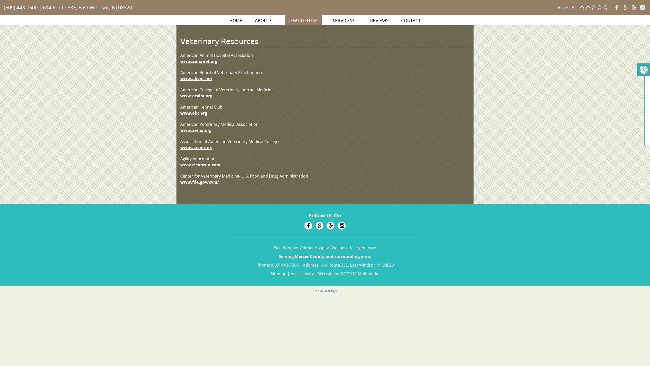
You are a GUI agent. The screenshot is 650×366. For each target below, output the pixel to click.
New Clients (301, 20)
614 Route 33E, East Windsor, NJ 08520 (87, 7)
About (262, 20)
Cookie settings (325, 291)
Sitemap (278, 273)
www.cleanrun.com (200, 165)
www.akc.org (193, 113)
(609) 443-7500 (21, 7)
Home (236, 20)
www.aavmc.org (197, 147)
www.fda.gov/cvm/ (199, 182)
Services (342, 20)
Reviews (379, 20)
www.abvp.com (196, 78)
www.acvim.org (196, 96)
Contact (411, 20)
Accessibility (302, 273)
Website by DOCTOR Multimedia (348, 273)
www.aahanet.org (198, 61)
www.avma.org (196, 130)
